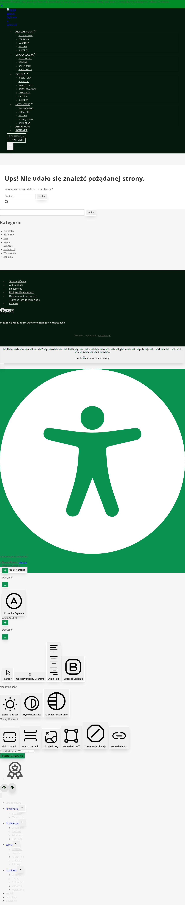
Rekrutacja (16, 136)
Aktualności (16, 285)
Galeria (23, 96)
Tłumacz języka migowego (24, 300)
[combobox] (92, 354)
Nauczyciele (25, 85)
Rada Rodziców (27, 89)
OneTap (23, 562)
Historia (23, 82)
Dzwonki (23, 62)
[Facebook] (2, 311)
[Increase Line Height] (5, 623)
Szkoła (9, 844)
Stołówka (24, 93)
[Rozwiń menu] (10, 146)
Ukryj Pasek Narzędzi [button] (13, 569)
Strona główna (17, 281)
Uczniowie (11, 870)
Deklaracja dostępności (23, 296)
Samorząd (24, 123)
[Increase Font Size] (5, 571)
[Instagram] (12, 311)
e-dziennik (16, 140)
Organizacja (12, 823)
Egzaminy (24, 43)
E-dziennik (11, 900)
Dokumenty (25, 58)
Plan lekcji (25, 70)
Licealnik (23, 112)
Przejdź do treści (9, 751)
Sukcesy (23, 50)
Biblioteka (24, 78)
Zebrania (23, 39)
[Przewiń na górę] (4, 788)
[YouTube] (7, 311)
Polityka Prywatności (21, 292)
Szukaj (90, 212)
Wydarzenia (25, 36)
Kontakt (21, 130)
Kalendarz (24, 66)
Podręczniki (25, 119)
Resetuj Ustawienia (12, 755)
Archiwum (22, 126)
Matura (22, 47)
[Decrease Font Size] (5, 585)
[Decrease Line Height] (5, 637)
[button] (2, 366)
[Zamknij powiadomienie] (1, 6)
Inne (5, 238)
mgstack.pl (104, 335)
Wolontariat (26, 108)
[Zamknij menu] (1, 796)
